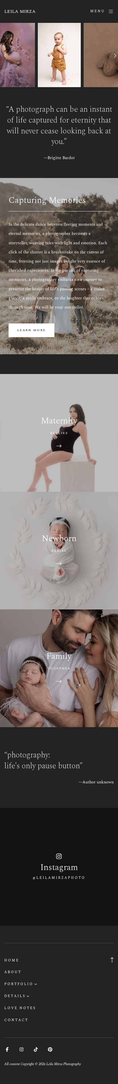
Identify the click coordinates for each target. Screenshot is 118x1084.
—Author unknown (96, 782)
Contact (16, 1020)
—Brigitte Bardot (59, 158)
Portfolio (18, 984)
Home (11, 960)
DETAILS (14, 996)
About (12, 972)
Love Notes (20, 1008)
